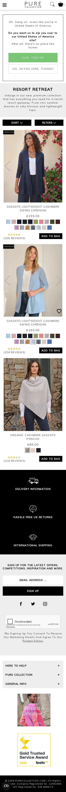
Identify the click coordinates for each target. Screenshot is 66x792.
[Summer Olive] (36, 222)
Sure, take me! (33, 57)
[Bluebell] (49, 227)
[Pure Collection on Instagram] (45, 603)
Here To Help (16, 665)
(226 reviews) (14, 238)
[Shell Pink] (14, 222)
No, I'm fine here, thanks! (33, 69)
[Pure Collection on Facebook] (20, 603)
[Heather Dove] (22, 227)
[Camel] (27, 227)
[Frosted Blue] (8, 222)
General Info (16, 683)
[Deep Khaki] (52, 222)
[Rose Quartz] (16, 227)
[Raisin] (58, 222)
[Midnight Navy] (19, 222)
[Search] (52, 5)
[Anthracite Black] (25, 222)
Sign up (33, 591)
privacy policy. (33, 640)
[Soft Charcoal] (33, 227)
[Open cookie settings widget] (6, 785)
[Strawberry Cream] (41, 222)
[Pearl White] (44, 227)
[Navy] (30, 222)
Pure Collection (19, 674)
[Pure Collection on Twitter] (33, 603)
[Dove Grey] (47, 222)
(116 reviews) (14, 460)
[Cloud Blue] (38, 227)
